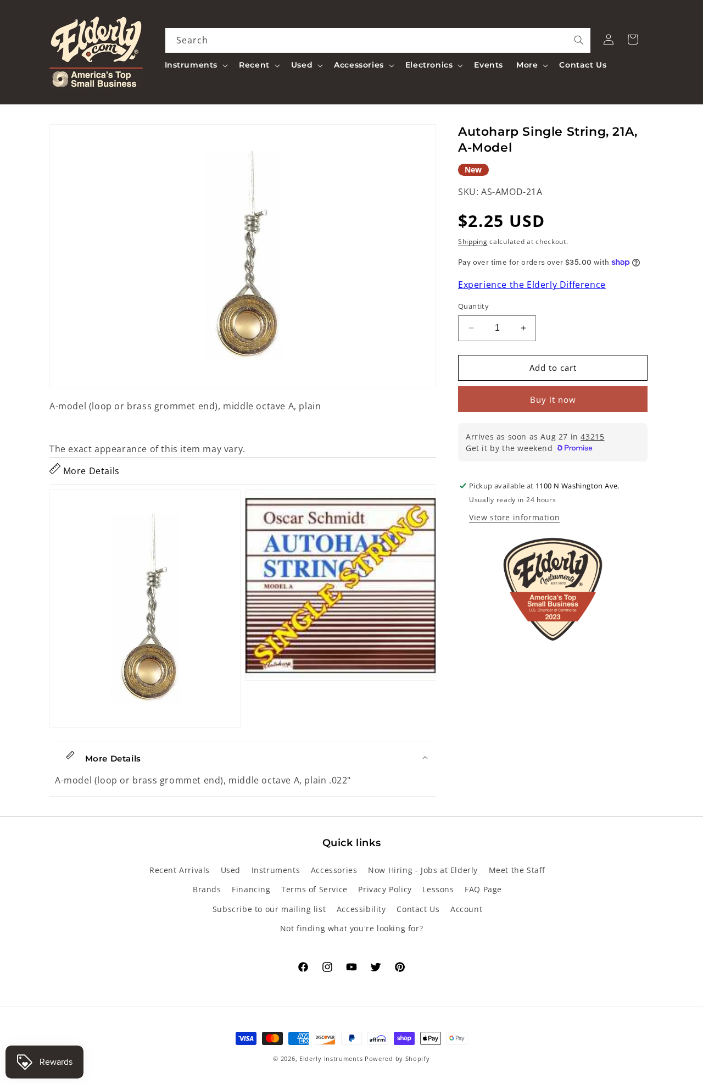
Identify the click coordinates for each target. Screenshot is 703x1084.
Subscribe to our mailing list (269, 909)
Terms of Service (314, 890)
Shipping (473, 241)
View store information (514, 517)
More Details (90, 471)
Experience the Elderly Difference (532, 285)
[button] (195, 64)
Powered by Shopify (397, 1058)
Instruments (276, 870)
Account (466, 909)
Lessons (438, 890)
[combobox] (378, 40)
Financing (251, 890)
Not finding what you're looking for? (351, 928)
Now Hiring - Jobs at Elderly (423, 870)
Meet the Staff (517, 870)
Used (231, 870)
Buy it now (553, 399)
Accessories (334, 870)
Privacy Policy (384, 890)
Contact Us (418, 909)
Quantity (473, 306)
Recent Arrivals (179, 870)
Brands (207, 890)
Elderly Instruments (330, 1058)
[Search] (579, 40)
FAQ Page (483, 890)
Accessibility (361, 909)
